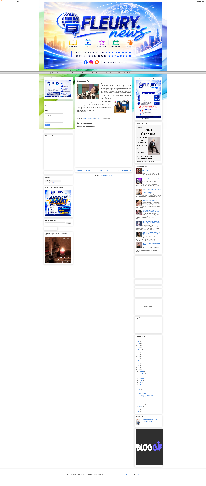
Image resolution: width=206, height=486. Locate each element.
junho (140, 384)
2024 (139, 343)
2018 (139, 356)
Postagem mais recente (83, 170)
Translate (57, 182)
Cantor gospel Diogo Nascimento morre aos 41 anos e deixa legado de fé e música (151, 223)
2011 (139, 409)
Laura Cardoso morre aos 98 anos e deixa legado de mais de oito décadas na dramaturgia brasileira (151, 234)
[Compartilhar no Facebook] (108, 118)
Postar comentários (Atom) (105, 175)
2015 (139, 363)
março (140, 401)
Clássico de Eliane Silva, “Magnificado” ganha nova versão (151, 211)
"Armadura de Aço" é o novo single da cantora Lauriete (151, 169)
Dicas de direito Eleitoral (130, 72)
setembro (141, 378)
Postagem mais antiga (124, 170)
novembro (141, 373)
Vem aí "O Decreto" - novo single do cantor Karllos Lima (151, 179)
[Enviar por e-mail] (103, 118)
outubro (141, 376)
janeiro (141, 406)
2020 (139, 352)
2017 (139, 358)
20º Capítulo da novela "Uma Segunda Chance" (146, 396)
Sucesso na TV (142, 391)
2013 (139, 367)
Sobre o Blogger (56, 72)
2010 (139, 411)
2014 (139, 365)
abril (140, 389)
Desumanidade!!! (143, 393)
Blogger (140, 474)
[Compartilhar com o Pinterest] (109, 118)
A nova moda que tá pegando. (150, 200)
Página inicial (104, 170)
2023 (139, 345)
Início (47, 72)
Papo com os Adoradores (71, 72)
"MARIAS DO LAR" (143, 399)
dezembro (141, 371)
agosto (141, 380)
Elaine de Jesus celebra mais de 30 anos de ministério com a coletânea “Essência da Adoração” (151, 191)
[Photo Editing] (149, 465)
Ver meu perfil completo (147, 421)
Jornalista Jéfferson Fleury (150, 419)
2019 (139, 354)
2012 (139, 369)
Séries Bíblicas (96, 72)
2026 (139, 339)
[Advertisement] (148, 266)
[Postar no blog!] (105, 118)
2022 (139, 347)
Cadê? (118, 72)
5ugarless (128, 474)
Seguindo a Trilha (108, 72)
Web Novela (85, 72)
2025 (139, 341)
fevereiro (141, 404)
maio (140, 387)
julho (140, 382)
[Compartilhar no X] (106, 118)
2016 (139, 361)
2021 (139, 350)
